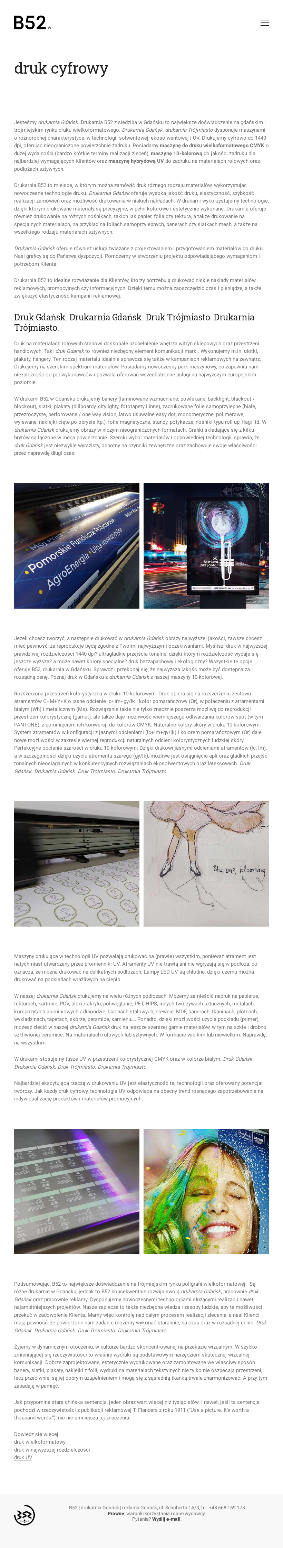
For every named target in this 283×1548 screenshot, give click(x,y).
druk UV (23, 1457)
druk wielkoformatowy (40, 1442)
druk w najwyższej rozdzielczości (52, 1450)
